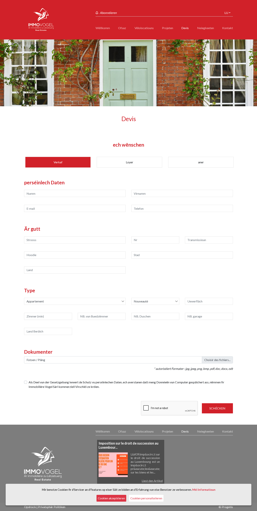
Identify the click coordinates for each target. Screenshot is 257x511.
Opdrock (30, 507)
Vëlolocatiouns (144, 28)
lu (226, 12)
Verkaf (58, 162)
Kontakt (227, 28)
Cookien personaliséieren (146, 498)
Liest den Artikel (152, 480)
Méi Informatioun (203, 489)
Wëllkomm (103, 28)
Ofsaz (122, 28)
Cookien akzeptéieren (111, 498)
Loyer (129, 162)
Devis (185, 28)
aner (201, 162)
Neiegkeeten (205, 28)
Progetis (227, 507)
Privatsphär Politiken (51, 507)
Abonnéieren (108, 12)
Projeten (167, 28)
